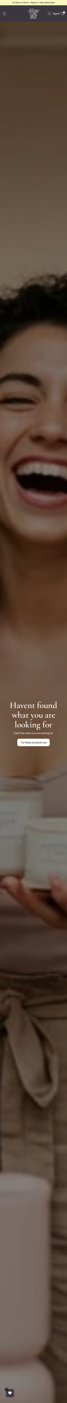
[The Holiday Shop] (33, 14)
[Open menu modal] (4, 13)
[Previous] (6, 2)
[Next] (60, 2)
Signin (56, 13)
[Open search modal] (49, 13)
